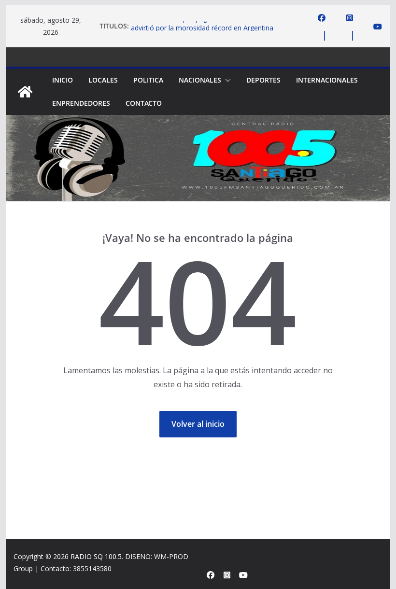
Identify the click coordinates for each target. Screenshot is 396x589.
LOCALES (103, 79)
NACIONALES (200, 79)
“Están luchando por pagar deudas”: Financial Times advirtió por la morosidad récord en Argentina (211, 26)
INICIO (62, 79)
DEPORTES (263, 79)
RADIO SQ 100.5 (96, 556)
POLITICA (148, 79)
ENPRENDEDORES (81, 103)
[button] (226, 80)
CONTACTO (144, 103)
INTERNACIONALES (327, 79)
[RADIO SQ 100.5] (25, 91)
